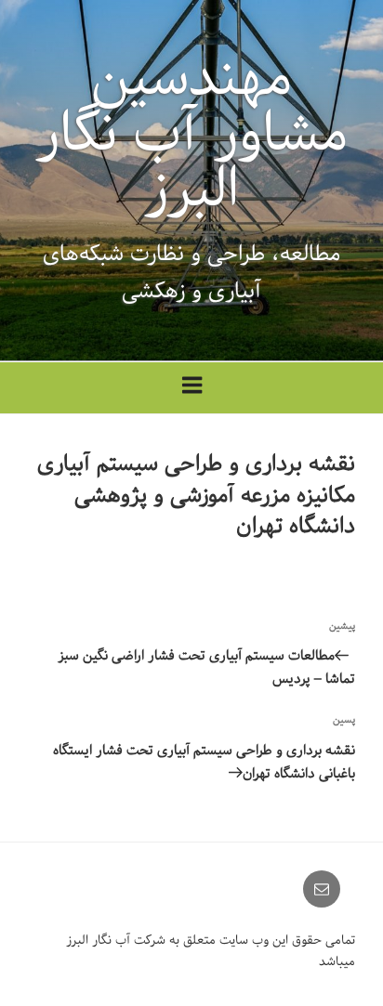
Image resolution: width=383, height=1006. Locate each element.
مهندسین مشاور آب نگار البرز (192, 134)
